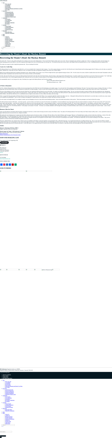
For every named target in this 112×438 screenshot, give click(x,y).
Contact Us (7, 37)
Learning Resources (9, 27)
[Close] (1, 437)
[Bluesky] (7, 164)
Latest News (7, 44)
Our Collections (8, 20)
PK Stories (7, 23)
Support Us (7, 42)
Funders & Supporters (9, 41)
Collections (5, 18)
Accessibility (7, 5)
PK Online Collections (9, 22)
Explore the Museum (9, 14)
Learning (4, 25)
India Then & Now (4, 133)
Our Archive (7, 19)
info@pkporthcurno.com (5, 158)
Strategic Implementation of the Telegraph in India (10, 134)
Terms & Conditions (7, 374)
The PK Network (8, 40)
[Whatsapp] (15, 164)
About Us (7, 36)
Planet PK (5, 30)
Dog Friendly (8, 7)
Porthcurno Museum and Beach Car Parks (13, 8)
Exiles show (7, 46)
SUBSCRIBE (4, 142)
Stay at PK (7, 9)
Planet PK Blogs (8, 32)
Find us (1, 152)
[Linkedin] (9, 164)
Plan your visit (8, 3)
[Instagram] (4, 164)
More (4, 35)
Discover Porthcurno (9, 13)
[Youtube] (12, 164)
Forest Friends (8, 26)
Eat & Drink (7, 6)
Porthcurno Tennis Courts (10, 16)
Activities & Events (9, 12)
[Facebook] (1, 164)
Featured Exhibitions (9, 15)
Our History (7, 21)
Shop (4, 34)
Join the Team (8, 43)
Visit (3, 2)
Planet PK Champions (9, 33)
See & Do (5, 11)
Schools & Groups (9, 29)
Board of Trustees (8, 39)
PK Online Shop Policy (7, 378)
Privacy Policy (6, 375)
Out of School (8, 28)
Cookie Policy (5, 377)
